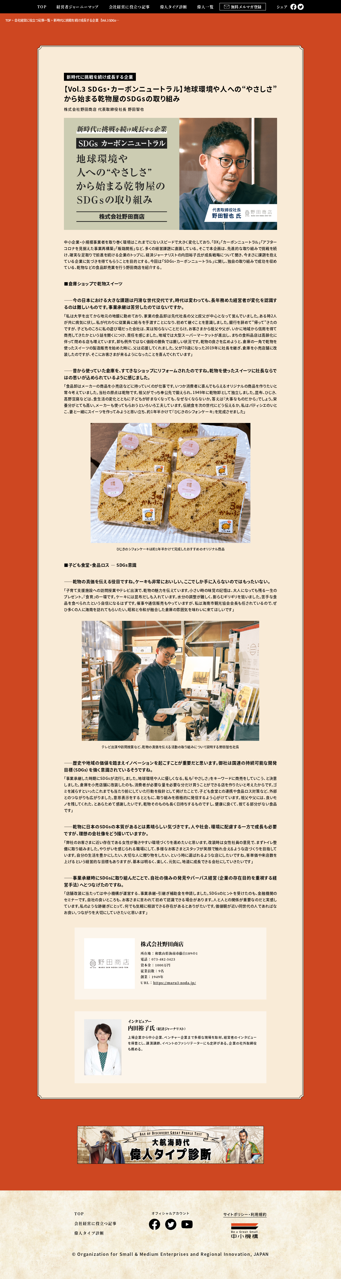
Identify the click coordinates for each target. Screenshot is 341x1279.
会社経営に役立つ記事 (129, 7)
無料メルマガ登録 (246, 6)
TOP (41, 7)
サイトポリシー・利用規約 (245, 1214)
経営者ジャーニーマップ (77, 7)
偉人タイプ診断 (173, 7)
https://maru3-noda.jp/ (174, 982)
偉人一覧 (205, 7)
